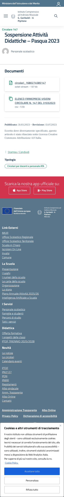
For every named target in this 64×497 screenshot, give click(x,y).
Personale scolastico (13, 309)
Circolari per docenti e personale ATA (25, 166)
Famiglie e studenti (12, 313)
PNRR (5, 380)
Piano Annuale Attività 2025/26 (20, 294)
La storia (7, 289)
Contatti (6, 401)
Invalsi (5, 253)
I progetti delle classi (13, 337)
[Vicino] (60, 425)
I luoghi (6, 273)
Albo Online (8, 397)
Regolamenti (9, 384)
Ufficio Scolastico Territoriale (18, 241)
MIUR (5, 233)
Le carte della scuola (13, 281)
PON (4, 376)
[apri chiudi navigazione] (6, 16)
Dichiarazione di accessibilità (40, 416)
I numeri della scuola (13, 277)
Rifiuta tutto (32, 489)
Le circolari (8, 357)
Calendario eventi (12, 361)
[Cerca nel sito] (56, 16)
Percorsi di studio (11, 317)
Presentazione (10, 269)
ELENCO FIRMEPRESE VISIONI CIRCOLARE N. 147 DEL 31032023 (35, 101)
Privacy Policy (10, 416)
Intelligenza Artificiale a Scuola (19, 298)
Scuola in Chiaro (11, 245)
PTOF (5, 368)
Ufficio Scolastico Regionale (17, 237)
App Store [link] (21, 190)
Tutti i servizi (9, 322)
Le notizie (7, 353)
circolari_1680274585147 (30, 83)
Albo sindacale (10, 388)
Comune (6, 257)
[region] (32, 460)
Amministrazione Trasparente (19, 410)
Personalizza (32, 480)
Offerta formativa (12, 333)
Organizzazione (10, 285)
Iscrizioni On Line (11, 249)
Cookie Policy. (11, 463)
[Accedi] (58, 3)
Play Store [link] (46, 190)
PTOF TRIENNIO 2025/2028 (18, 341)
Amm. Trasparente (12, 392)
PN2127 (7, 372)
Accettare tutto (32, 471)
